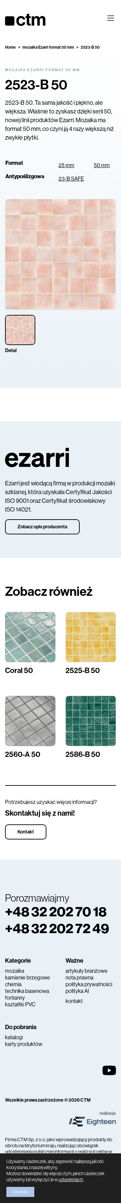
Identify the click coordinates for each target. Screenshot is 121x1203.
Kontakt (25, 832)
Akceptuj (20, 1192)
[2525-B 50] (91, 637)
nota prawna (79, 977)
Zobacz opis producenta (42, 527)
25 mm (66, 165)
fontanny (15, 998)
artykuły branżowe (87, 971)
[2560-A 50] (30, 721)
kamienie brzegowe (27, 977)
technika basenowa (27, 991)
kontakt (74, 1001)
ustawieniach (70, 1179)
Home (10, 47)
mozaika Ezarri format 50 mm (48, 47)
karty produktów (23, 1044)
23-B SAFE (71, 179)
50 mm (102, 165)
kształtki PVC (20, 1004)
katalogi (14, 1037)
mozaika (14, 971)
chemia (13, 984)
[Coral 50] (30, 637)
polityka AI (77, 991)
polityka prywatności (89, 984)
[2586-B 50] (91, 721)
